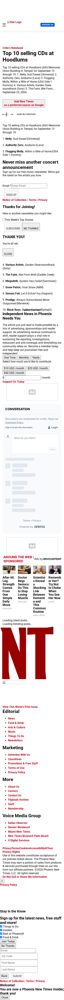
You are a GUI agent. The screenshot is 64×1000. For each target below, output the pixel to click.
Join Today (8, 941)
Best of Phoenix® (13, 933)
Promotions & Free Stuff (23, 763)
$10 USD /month (14, 368)
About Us (13, 786)
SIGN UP (11, 194)
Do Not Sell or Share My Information (25, 876)
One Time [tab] (10, 357)
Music (11, 731)
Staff (11, 804)
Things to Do (10, 926)
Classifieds (15, 759)
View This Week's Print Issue (20, 706)
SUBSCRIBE (13, 228)
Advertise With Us (19, 754)
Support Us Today (13, 381)
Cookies (24, 848)
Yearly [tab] (36, 357)
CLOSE (8, 254)
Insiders (7, 930)
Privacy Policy (16, 772)
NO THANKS (31, 228)
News (11, 718)
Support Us (47, 25)
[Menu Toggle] (4, 25)
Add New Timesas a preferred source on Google (24, 103)
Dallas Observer (17, 823)
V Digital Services (18, 840)
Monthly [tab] (24, 357)
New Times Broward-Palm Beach (28, 836)
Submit (17, 976)
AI (46, 848)
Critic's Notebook (13, 48)
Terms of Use (16, 768)
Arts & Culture (16, 727)
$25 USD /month (38, 368)
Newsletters (15, 740)
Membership (16, 808)
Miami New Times (19, 831)
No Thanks (8, 946)
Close (4, 997)
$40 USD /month (14, 373)
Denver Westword (19, 827)
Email (7, 185)
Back (4, 976)
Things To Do (16, 736)
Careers (13, 791)
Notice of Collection (14, 200)
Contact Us (14, 795)
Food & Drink (16, 723)
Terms (32, 200)
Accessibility (37, 848)
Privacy (42, 200)
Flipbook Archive (18, 799)
